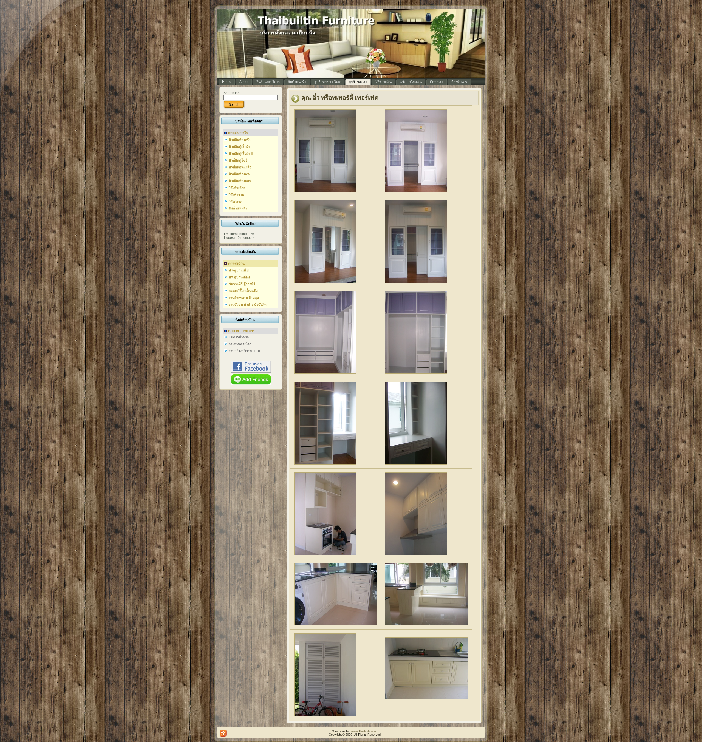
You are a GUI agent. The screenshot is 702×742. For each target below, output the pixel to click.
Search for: (231, 93)
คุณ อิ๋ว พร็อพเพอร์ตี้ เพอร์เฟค (340, 97)
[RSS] (223, 733)
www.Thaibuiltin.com (364, 731)
